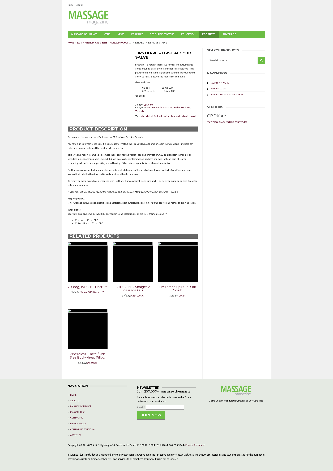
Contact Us (76, 418)
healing (166, 116)
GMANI (182, 295)
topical (192, 116)
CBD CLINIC (137, 295)
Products (208, 34)
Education (188, 34)
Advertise (229, 34)
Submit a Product (220, 83)
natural (184, 116)
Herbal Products (120, 43)
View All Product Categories (227, 94)
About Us (75, 400)
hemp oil (175, 116)
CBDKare (148, 104)
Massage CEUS (77, 412)
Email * (141, 407)
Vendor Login (218, 89)
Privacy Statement (195, 445)
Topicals (139, 111)
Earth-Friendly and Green (92, 43)
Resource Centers (162, 34)
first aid (158, 116)
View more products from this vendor (227, 122)
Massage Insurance (84, 34)
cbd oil (149, 116)
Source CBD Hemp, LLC (92, 292)
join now (151, 415)
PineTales (92, 362)
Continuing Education (82, 429)
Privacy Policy (78, 423)
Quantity (140, 96)
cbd (143, 116)
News (120, 34)
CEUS (107, 34)
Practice (137, 34)
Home (71, 5)
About (79, 5)
